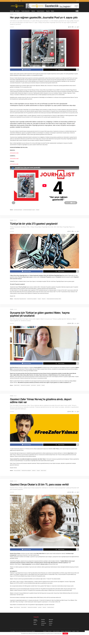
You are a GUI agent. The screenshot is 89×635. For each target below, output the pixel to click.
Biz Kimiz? (17, 11)
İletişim (52, 11)
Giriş (78, 0)
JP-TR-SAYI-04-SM (14, 164)
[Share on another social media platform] (77, 69)
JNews (14, 631)
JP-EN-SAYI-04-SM (14, 153)
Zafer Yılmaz (43, 470)
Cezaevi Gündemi (40, 11)
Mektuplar (51, 619)
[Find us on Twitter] (21, 1)
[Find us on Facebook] (19, 1)
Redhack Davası (50, 607)
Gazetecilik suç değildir (32, 298)
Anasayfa (12, 11)
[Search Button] (75, 11)
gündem (38, 385)
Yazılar (50, 625)
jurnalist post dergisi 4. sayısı (29, 209)
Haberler (33, 11)
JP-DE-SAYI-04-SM (14, 158)
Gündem (15, 14)
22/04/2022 (12, 411)
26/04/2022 (12, 323)
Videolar (50, 623)
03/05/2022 (12, 26)
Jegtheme (33, 631)
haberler (33, 470)
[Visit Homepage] (17, 6)
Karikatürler (43, 623)
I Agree (65, 633)
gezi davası (33, 385)
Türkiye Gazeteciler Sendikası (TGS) (54, 298)
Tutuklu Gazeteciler (25, 11)
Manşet (15, 395)
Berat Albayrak (17, 607)
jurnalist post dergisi (18, 209)
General (35, 624)
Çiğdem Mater (16, 385)
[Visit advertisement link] (52, 5)
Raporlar (48, 11)
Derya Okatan (23, 607)
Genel (35, 622)
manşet (37, 209)
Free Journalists (17, 470)
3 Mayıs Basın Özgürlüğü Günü (20, 298)
